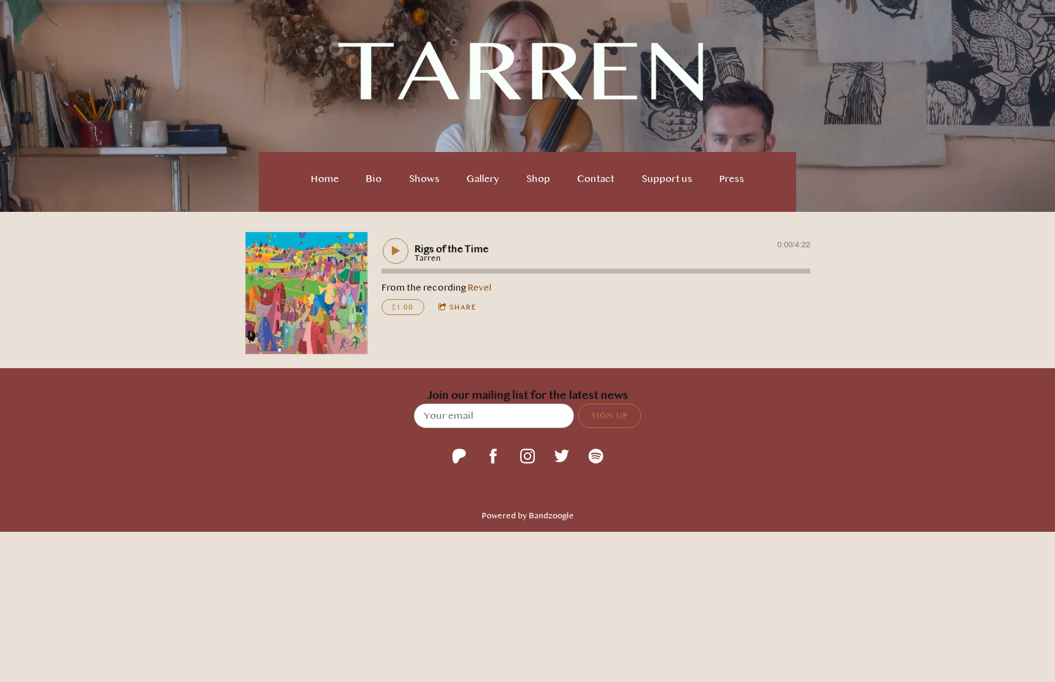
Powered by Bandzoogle (528, 515)
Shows (424, 178)
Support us (667, 178)
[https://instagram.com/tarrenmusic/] (527, 456)
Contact (595, 178)
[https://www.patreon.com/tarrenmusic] (459, 456)
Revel (479, 287)
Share (462, 307)
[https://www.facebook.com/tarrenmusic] (493, 456)
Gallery (482, 178)
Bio (374, 178)
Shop (538, 178)
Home (325, 178)
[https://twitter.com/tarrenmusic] (561, 456)
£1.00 (402, 307)
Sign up (609, 415)
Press (731, 178)
